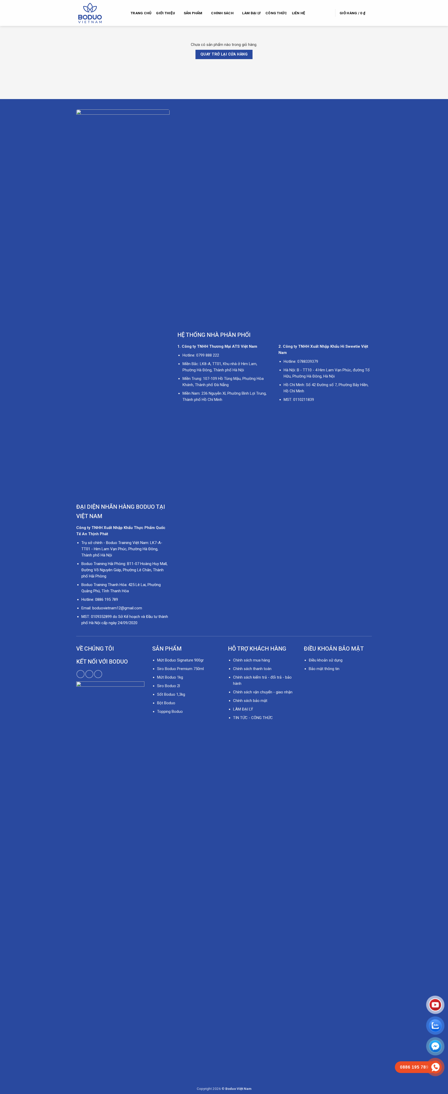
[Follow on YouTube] (98, 674)
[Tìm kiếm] (329, 13)
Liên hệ (298, 13)
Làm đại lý (251, 13)
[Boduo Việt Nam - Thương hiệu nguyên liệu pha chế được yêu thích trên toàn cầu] (99, 13)
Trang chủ (141, 13)
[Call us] (89, 674)
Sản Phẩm (193, 13)
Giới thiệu (165, 13)
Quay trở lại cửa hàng (224, 54)
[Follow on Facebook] (80, 674)
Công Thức (276, 13)
